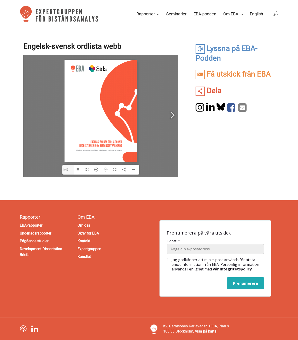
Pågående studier (34, 241)
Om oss (84, 225)
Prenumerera (245, 283)
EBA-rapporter (31, 225)
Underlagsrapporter (35, 233)
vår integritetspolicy (232, 269)
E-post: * (173, 241)
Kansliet (84, 256)
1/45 (65, 169)
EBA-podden (204, 13)
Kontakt (84, 241)
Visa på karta (206, 331)
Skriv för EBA (88, 233)
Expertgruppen (89, 249)
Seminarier (176, 13)
